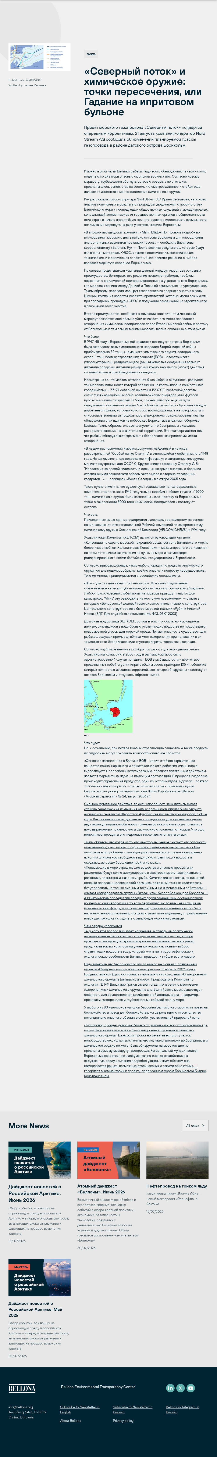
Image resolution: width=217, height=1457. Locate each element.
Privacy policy (123, 1420)
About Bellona (70, 1420)
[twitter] (180, 1388)
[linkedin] (170, 1388)
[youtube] (190, 1388)
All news (192, 1126)
